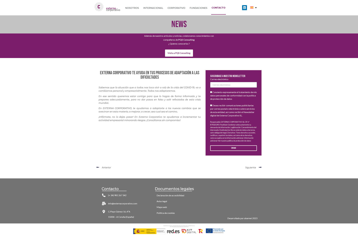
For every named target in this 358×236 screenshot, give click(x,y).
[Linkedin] (244, 7)
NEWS (179, 24)
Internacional (153, 8)
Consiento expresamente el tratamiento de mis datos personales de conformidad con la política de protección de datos (233, 95)
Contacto (218, 7)
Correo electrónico (219, 79)
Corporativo (176, 8)
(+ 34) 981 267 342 (117, 195)
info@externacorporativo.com (122, 203)
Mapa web (162, 207)
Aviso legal (162, 201)
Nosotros (132, 8)
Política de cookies (166, 213)
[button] (179, 53)
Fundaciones (198, 8)
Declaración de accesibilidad (170, 195)
